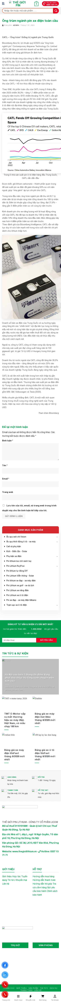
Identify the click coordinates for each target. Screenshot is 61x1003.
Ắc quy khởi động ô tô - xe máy (21, 541)
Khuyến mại (21, 880)
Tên (4, 465)
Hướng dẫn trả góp (42, 883)
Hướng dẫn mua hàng (43, 876)
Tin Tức (44, 988)
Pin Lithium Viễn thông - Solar (20, 576)
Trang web (7, 492)
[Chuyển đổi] (57, 536)
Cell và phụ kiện (13, 546)
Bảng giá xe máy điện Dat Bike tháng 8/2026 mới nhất (45, 718)
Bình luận (7, 440)
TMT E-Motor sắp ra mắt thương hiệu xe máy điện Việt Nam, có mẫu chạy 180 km (15, 720)
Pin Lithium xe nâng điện (17, 590)
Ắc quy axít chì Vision (16, 537)
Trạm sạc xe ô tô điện (16, 605)
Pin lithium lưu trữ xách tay (18, 561)
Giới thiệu (7, 876)
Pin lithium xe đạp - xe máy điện (21, 580)
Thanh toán (26, 990)
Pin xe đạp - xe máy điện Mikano (21, 600)
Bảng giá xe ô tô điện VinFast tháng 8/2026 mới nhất (45, 754)
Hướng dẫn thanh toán (44, 880)
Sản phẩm (33, 988)
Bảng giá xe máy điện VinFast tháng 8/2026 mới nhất (14, 754)
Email (5, 478)
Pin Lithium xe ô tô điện (17, 595)
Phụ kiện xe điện (13, 556)
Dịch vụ (53, 988)
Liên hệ (5, 883)
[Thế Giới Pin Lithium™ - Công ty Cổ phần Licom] (18, 3)
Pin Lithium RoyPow (15, 566)
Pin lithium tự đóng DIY (17, 571)
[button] (4, 3)
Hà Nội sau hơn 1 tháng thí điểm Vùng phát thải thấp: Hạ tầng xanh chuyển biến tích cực (29, 677)
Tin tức (11, 880)
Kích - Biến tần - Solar (16, 551)
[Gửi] (56, 10)
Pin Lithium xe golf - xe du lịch (20, 585)
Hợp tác (16, 876)
